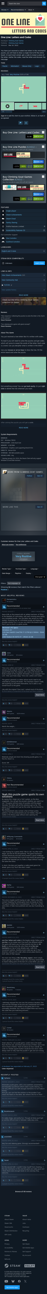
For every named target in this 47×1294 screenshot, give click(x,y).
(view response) (8, 1068)
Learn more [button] (39, 263)
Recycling (25, 1231)
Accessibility (9, 1248)
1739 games (10, 887)
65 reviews (19, 655)
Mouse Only (26, 66)
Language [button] (34, 569)
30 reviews (10, 1030)
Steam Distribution (11, 1231)
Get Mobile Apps (12, 1287)
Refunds (7, 1259)
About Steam (9, 1219)
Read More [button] (40, 695)
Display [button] (28, 573)
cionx (9, 653)
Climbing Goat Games (16, 41)
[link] (23, 166)
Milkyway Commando (14, 836)
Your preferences (21, 544)
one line (4, 942)
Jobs (24, 1223)
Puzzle (5, 66)
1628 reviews (21, 713)
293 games (10, 655)
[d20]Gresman (12, 742)
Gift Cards (8, 1234)
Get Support (26, 1251)
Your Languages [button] (13, 583)
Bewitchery (11, 987)
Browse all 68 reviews (23, 1191)
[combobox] (25, 4)
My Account (26, 1255)
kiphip (9, 885)
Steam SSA (8, 1223)
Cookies (7, 1255)
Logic (37, 66)
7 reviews (18, 990)
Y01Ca (9, 778)
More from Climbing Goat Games (25, 472)
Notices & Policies (11, 1251)
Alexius (9, 711)
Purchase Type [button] (21, 569)
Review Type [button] (6, 569)
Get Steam (26, 1244)
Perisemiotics (11, 599)
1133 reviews (21, 927)
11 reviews (10, 780)
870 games (10, 839)
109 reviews (20, 744)
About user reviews (8, 544)
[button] (5, 9)
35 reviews (10, 601)
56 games (10, 990)
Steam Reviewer (6, 320)
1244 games (10, 927)
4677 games (10, 713)
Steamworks (9, 1227)
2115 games (10, 744)
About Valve (26, 1219)
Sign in (3, 116)
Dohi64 (9, 925)
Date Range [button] (6, 573)
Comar (9, 1028)
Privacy (7, 1244)
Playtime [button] (18, 573)
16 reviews (19, 839)
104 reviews (20, 887)
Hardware (25, 1227)
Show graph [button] (39, 577)
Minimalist (15, 66)
